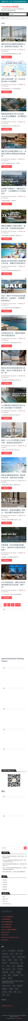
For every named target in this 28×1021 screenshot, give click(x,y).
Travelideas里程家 (9, 6)
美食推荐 (5, 887)
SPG (22, 963)
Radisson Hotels (5, 932)
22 (12, 604)
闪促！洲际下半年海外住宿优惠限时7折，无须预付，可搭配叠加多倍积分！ (13, 298)
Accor (4, 951)
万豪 (13, 966)
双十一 (22, 975)
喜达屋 (4, 978)
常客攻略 (21, 84)
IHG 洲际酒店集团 (5, 919)
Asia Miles (20, 951)
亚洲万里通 (5, 972)
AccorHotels (11, 951)
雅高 (10, 992)
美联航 (11, 989)
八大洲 (4, 975)
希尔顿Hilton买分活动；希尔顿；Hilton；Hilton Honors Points (13, 982)
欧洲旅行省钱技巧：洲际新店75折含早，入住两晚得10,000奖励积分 (13, 191)
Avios (11, 954)
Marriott (4, 963)
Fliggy (4, 960)
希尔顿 (10, 978)
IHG (21, 960)
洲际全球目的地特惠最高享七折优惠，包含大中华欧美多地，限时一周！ (13, 370)
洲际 (14, 986)
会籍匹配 (18, 972)
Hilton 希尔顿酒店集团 (7, 921)
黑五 (8, 995)
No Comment (4, 51)
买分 (14, 969)
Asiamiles (5, 954)
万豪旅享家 (20, 966)
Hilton (10, 960)
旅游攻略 (5, 884)
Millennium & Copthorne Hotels (10, 937)
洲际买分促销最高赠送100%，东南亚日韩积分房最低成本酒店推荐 (13, 153)
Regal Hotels (4, 934)
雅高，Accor (17, 992)
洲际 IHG (20, 986)
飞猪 (3, 995)
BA (21, 954)
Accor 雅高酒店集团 (6, 924)
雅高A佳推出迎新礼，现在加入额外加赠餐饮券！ (14, 871)
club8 (13, 957)
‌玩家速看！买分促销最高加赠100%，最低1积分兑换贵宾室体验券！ (13, 547)
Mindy (14, 49)
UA (3, 966)
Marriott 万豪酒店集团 (7, 916)
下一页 (17, 604)
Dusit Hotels (4, 940)
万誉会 (8, 966)
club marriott (21, 957)
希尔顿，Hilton (6, 986)
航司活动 (4, 992)
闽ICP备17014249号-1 (7, 1005)
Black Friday (5, 957)
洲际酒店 (4, 989)
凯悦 (9, 975)
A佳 (17, 954)
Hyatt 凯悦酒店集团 (6, 927)
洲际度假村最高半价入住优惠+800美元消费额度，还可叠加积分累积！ (13, 116)
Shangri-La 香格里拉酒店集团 (8, 929)
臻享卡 (17, 989)
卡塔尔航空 (16, 975)
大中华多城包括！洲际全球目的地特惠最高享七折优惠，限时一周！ (13, 584)
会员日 (12, 972)
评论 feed (5, 901)
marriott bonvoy (14, 963)
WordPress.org (7, 903)
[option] (18, 1)
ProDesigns (18, 1018)
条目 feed (5, 899)
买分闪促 (20, 969)
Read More (6, 57)
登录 (4, 896)
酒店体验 (5, 889)
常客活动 (21, 49)
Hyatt (15, 960)
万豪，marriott (6, 969)
